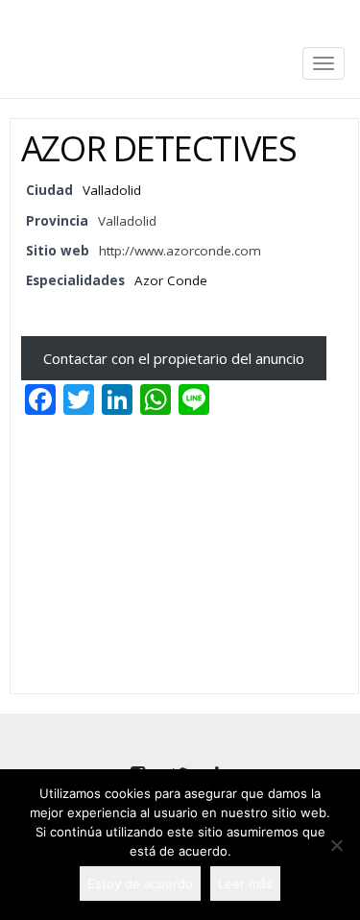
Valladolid (127, 221)
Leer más (245, 883)
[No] (336, 845)
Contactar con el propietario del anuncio (173, 358)
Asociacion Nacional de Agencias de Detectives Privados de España (180, 17)
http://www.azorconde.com (180, 250)
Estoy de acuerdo (140, 883)
